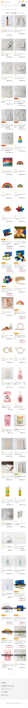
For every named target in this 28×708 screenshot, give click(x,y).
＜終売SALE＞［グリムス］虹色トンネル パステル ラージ (7, 642)
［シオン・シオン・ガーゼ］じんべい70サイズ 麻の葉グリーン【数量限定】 (19, 125)
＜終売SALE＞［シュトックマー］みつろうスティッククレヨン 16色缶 (19, 595)
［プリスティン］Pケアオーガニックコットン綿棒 (19, 547)
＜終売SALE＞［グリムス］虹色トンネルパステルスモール (20, 313)
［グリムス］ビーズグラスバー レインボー (20, 218)
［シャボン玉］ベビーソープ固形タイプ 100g (7, 406)
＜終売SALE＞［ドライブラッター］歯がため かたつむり (20, 337)
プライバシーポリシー (6, 689)
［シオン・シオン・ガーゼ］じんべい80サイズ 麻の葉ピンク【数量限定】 (19, 102)
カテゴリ (7, 9)
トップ (2, 9)
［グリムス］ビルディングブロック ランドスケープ (7, 171)
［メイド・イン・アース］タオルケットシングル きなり (7, 453)
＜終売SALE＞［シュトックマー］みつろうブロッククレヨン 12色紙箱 (19, 266)
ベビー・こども (14, 9)
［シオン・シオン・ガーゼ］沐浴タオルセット (19, 54)
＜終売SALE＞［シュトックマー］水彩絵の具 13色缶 (7, 619)
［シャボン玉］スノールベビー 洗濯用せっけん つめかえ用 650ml (7, 665)
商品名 (18, 13)
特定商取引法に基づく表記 (7, 686)
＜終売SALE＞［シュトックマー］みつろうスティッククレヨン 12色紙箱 (7, 266)
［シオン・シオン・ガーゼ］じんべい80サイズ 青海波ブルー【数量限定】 (7, 149)
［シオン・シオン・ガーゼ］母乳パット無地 (7, 54)
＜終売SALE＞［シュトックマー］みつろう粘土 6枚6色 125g (20, 619)
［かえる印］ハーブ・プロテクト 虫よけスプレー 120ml (7, 31)
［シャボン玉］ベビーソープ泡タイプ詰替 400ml (7, 430)
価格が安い (23, 13)
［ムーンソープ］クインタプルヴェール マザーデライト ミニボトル (20, 501)
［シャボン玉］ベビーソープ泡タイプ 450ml (19, 406)
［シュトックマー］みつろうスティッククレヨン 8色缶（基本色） (20, 243)
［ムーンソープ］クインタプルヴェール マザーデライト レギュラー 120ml (7, 501)
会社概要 (3, 682)
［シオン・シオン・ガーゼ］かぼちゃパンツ (19, 30)
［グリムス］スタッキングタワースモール (20, 148)
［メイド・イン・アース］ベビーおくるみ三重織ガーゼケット (7, 384)
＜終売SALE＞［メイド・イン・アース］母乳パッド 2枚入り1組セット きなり (20, 642)
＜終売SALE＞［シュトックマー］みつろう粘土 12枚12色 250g (7, 290)
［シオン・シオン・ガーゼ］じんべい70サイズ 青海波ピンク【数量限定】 (7, 125)
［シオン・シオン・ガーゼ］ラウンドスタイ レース (19, 77)
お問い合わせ (4, 695)
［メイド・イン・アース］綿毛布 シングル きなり (7, 477)
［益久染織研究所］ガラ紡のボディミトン (20, 477)
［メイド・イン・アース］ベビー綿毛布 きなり (20, 453)
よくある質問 (4, 692)
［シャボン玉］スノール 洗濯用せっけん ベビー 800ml (20, 384)
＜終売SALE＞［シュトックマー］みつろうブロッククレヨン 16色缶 (7, 243)
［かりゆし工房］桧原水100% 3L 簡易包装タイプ (7, 524)
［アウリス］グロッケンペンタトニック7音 (20, 289)
